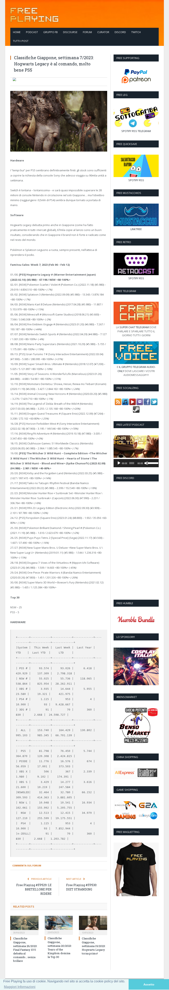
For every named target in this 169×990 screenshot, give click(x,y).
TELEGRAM (144, 131)
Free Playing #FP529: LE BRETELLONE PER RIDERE (34, 889)
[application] (136, 463)
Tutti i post (20, 41)
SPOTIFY (126, 131)
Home (17, 32)
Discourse (70, 32)
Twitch (136, 32)
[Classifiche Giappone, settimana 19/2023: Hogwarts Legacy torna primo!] (93, 925)
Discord (120, 32)
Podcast (32, 32)
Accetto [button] (148, 984)
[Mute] (146, 463)
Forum (87, 32)
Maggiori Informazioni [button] (19, 987)
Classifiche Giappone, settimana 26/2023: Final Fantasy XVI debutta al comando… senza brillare (25, 950)
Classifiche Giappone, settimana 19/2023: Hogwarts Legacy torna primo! (94, 946)
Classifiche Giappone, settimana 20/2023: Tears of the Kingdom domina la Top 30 (60, 947)
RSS (134, 131)
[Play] (119, 463)
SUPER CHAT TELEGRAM (134, 327)
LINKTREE (136, 229)
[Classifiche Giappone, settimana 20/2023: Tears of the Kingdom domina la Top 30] (59, 925)
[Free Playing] (34, 14)
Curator (103, 32)
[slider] (152, 462)
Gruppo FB (50, 32)
